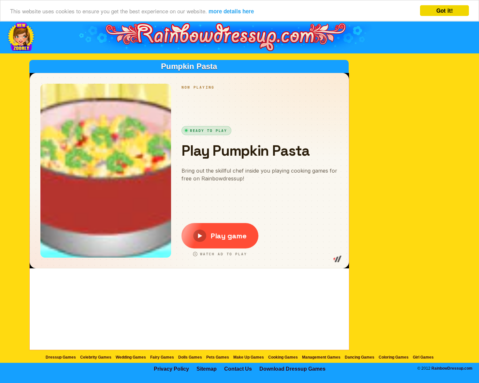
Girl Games (423, 357)
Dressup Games (61, 357)
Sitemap (206, 369)
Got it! (444, 10)
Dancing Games (359, 357)
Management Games (321, 357)
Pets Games (217, 357)
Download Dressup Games (292, 369)
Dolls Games (190, 357)
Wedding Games (131, 357)
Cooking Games (283, 357)
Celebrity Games (95, 357)
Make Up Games (248, 357)
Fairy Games (162, 357)
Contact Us (238, 369)
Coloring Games (394, 357)
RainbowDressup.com (451, 368)
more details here (231, 11)
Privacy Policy (171, 369)
